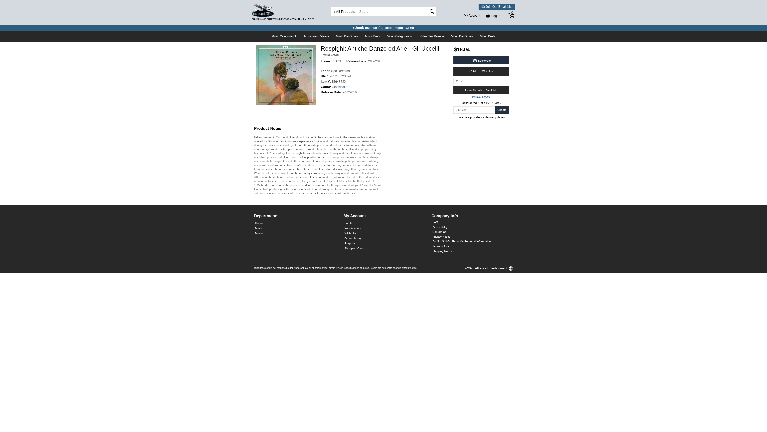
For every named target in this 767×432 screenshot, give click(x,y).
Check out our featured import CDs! (383, 28)
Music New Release (316, 36)
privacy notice (481, 96)
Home (259, 223)
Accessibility (440, 227)
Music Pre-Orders (347, 36)
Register (350, 243)
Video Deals (487, 36)
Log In (349, 223)
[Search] (431, 11)
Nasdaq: (306, 19)
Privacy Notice (441, 236)
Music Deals (373, 36)
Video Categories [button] (398, 36)
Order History (353, 238)
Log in (495, 16)
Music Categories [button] (283, 36)
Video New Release (432, 36)
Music (258, 228)
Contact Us (439, 231)
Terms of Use (440, 246)
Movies (259, 233)
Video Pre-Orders (462, 36)
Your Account (353, 228)
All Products (345, 12)
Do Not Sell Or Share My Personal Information (461, 241)
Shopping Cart (354, 248)
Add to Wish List (483, 71)
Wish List (350, 233)
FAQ (435, 222)
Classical (338, 87)
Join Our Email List (499, 6)
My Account (472, 15)
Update (502, 109)
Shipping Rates (442, 251)
